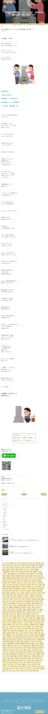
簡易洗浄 (31, 571)
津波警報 (12, 641)
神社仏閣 (4, 521)
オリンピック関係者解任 (26, 601)
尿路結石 (40, 567)
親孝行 (8, 639)
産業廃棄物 (39, 580)
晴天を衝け (15, 594)
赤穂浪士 (16, 630)
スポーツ (4, 519)
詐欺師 (4, 594)
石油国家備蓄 (32, 624)
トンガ (30, 641)
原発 (28, 573)
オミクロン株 (29, 626)
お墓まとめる (42, 637)
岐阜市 (44, 584)
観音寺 (42, 630)
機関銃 (4, 575)
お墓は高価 (40, 641)
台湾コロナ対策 (5, 590)
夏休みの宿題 (29, 609)
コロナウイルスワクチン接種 (12, 573)
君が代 (23, 599)
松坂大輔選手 (38, 618)
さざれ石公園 (9, 632)
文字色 (4, 628)
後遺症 (24, 575)
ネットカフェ (40, 594)
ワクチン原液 (27, 592)
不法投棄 (12, 630)
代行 (6, 670)
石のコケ (25, 647)
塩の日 (14, 639)
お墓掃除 (12, 563)
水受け (13, 624)
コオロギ (35, 575)
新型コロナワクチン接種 (16, 620)
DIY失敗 (14, 601)
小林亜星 (19, 594)
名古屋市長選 (5, 582)
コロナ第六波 (36, 637)
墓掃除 (4, 670)
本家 (24, 662)
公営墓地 (28, 662)
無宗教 (7, 668)
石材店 (39, 664)
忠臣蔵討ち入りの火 (22, 630)
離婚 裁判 (37, 645)
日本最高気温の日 (16, 607)
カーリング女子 (16, 649)
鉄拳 (22, 594)
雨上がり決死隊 (23, 607)
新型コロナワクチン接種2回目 (22, 605)
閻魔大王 (4, 601)
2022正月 (4, 637)
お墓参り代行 (13, 575)
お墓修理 (4, 512)
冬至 (21, 632)
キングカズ (17, 624)
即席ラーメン (13, 609)
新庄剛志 (42, 626)
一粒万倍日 (36, 658)
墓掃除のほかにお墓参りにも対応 (7, 483)
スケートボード (5, 603)
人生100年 (35, 622)
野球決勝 (29, 605)
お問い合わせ (38, 563)
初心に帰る (36, 624)
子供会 (41, 660)
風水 (6, 622)
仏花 (16, 670)
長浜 (17, 609)
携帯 (7, 601)
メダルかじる (15, 605)
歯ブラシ (34, 668)
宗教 (4, 517)
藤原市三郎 (37, 660)
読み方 (4, 626)
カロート (22, 628)
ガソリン (4, 567)
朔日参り (17, 584)
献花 (20, 563)
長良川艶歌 (23, 664)
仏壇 (18, 573)
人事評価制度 (9, 586)
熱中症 (12, 666)
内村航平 (41, 601)
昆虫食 (39, 575)
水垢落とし (11, 628)
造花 (35, 584)
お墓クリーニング (6, 504)
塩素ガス (41, 645)
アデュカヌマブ (38, 592)
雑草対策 (29, 647)
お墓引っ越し (15, 662)
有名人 (4, 527)
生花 (32, 584)
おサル (25, 668)
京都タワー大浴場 (15, 590)
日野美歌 (13, 632)
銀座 (24, 618)
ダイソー (30, 630)
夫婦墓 (21, 651)
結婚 (35, 613)
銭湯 (6, 565)
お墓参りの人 (43, 620)
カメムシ (9, 622)
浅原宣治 (39, 599)
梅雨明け (22, 592)
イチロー (20, 626)
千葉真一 (33, 607)
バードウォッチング (20, 639)
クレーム (4, 607)
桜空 (16, 632)
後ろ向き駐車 (34, 590)
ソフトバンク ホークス (11, 664)
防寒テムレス (29, 649)
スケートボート (5, 605)
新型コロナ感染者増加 (12, 603)
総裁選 (4, 611)
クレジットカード (28, 599)
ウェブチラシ (5, 573)
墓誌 (15, 563)
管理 (33, 670)
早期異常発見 (42, 624)
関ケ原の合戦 (28, 643)
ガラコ (7, 626)
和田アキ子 (21, 569)
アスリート (18, 592)
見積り (31, 563)
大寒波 (36, 632)
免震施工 (31, 575)
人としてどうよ (26, 622)
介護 (36, 586)
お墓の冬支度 (14, 622)
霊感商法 (4, 639)
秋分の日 (24, 613)
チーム (42, 603)
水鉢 (26, 630)
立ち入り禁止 (32, 594)
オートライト (11, 567)
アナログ (28, 569)
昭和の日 (12, 660)
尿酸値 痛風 (43, 668)
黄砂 (12, 565)
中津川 (33, 641)
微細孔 (20, 666)
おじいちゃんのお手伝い (31, 620)
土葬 (20, 565)
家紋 (8, 666)
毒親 (3, 592)
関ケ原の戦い (29, 611)
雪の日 (29, 645)
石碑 (21, 660)
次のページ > (44, 494)
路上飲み (4, 584)
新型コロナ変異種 (18, 575)
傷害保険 (31, 622)
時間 (22, 580)
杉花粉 (33, 628)
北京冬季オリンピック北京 (25, 637)
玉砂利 (33, 666)
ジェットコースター (6, 599)
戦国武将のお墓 (19, 611)
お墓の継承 (4, 645)
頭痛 (26, 666)
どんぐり (27, 618)
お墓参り (3, 490)
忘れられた (24, 611)
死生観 (38, 668)
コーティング (5, 506)
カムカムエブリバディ (41, 647)
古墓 (42, 656)
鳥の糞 (25, 639)
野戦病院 (24, 609)
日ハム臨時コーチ (12, 651)
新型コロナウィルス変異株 (35, 603)
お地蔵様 (7, 594)
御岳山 (4, 620)
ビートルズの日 (25, 645)
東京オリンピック (17, 580)
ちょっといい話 (6, 529)
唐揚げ (7, 588)
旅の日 (8, 662)
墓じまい (4, 514)
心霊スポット (27, 594)
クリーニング (7, 563)
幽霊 (41, 666)
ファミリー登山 (22, 586)
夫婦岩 (36, 565)
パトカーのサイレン (6, 651)
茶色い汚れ (4, 658)
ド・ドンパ (21, 624)
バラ (9, 618)
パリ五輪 (26, 628)
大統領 (17, 569)
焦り (38, 609)
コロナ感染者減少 (14, 618)
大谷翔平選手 (34, 599)
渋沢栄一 (11, 599)
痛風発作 (4, 569)
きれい (27, 670)
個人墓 (17, 651)
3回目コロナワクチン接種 (39, 651)
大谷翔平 (39, 586)
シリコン (37, 643)
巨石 (36, 641)
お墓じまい (4, 664)
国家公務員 (13, 586)
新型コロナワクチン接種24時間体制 (14, 588)
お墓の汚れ (10, 611)
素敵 (23, 666)
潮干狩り (8, 660)
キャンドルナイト (34, 664)
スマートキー (23, 567)
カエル (40, 662)
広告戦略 (34, 571)
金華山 (18, 586)
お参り (28, 563)
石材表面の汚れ (15, 656)
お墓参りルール (26, 656)
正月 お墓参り (9, 637)
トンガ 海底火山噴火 (6, 641)
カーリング (31, 637)
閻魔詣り (43, 599)
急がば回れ (29, 658)
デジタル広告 (39, 571)
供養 (21, 670)
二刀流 (43, 586)
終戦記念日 (11, 607)
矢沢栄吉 (10, 668)
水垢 (24, 569)
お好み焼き (29, 584)
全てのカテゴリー (6, 502)
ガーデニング (5, 666)
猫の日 (41, 649)
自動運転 (20, 609)
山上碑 (22, 668)
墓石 (18, 670)
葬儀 (26, 565)
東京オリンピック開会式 (35, 601)
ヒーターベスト (14, 645)
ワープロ (32, 613)
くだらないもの (5, 618)
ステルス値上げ (13, 592)
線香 (3, 622)
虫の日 (36, 662)
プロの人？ (4, 647)
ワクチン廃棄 (7, 592)
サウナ (30, 582)
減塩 (36, 594)
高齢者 (8, 613)
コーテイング (16, 565)
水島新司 (22, 641)
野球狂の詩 (26, 641)
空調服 (43, 592)
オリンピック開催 (19, 601)
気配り (11, 594)
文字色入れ (5, 508)
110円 (33, 630)
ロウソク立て (27, 624)
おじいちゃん (20, 618)
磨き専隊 (27, 571)
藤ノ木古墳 (28, 613)
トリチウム (36, 573)
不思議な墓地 (22, 643)
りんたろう (32, 586)
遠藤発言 (4, 586)
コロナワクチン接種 (31, 588)
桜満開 (11, 656)
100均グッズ (21, 656)
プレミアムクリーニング (20, 603)
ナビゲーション (28, 567)
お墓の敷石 (34, 656)
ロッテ (37, 611)
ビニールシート (11, 580)
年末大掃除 (40, 628)
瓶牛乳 (4, 565)
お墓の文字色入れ (23, 658)
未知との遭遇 (28, 586)
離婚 (33, 662)
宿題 (38, 666)
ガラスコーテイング (12, 626)
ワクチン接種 (39, 584)
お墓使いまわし (5, 649)
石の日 (14, 637)
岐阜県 (42, 563)
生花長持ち (9, 624)
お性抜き (19, 664)
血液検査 (26, 580)
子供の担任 (33, 660)
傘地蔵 (39, 632)
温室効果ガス (34, 609)
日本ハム (38, 626)
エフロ (40, 658)
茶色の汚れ (38, 656)
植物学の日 (4, 660)
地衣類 (12, 658)
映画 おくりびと (40, 622)
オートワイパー (17, 567)
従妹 (36, 666)
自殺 (21, 620)
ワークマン (19, 645)
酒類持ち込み (41, 582)
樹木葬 (11, 662)
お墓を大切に (5, 609)
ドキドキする (28, 607)
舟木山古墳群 (42, 643)
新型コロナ (33, 567)
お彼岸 (14, 611)
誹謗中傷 (29, 603)
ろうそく (10, 670)
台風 (41, 605)
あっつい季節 (17, 660)
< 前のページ (4, 494)
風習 (29, 565)
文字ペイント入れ (20, 622)
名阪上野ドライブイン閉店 (31, 639)
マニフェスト (34, 580)
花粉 (9, 565)
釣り (7, 607)
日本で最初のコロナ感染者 (40, 639)
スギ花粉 (4, 643)
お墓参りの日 (19, 613)
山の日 (38, 605)
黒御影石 (25, 620)
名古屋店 (9, 582)
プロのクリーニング (13, 613)
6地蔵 (42, 632)
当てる (24, 626)
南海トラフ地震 (17, 641)
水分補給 (4, 662)
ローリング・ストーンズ (17, 599)
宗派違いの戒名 (34, 647)
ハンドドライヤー (5, 580)
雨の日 (15, 628)
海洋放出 (41, 573)
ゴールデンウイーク (23, 573)
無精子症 (27, 575)
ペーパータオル (33, 592)
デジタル (32, 569)
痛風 (37, 567)
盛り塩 (11, 639)
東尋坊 (12, 647)
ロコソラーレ (11, 649)
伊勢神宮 (33, 565)
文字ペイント (24, 590)
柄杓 (16, 668)
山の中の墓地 (17, 643)
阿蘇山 (43, 618)
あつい (10, 601)
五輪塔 (30, 628)
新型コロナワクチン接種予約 (39, 588)
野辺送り (23, 565)
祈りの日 (7, 656)
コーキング (5, 510)
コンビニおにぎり (23, 588)
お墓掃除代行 (14, 582)
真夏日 (4, 588)
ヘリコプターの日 (17, 658)
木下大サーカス (38, 607)
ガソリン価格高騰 (8, 620)
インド (37, 582)
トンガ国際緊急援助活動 (10, 643)
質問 (34, 563)
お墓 (3, 563)
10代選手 (10, 605)
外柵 (18, 563)
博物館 (34, 611)
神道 (27, 651)
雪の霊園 (33, 645)
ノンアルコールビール (22, 584)
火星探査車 (9, 645)
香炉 (17, 626)
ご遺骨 (34, 651)
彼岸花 (40, 611)
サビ (7, 584)
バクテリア (33, 626)
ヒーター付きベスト (35, 649)
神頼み (10, 584)
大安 (32, 658)
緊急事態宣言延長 (39, 590)
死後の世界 (38, 620)
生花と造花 (4, 624)
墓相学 (30, 651)
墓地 (41, 575)
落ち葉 (31, 618)
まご (31, 668)
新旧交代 (41, 609)
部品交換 (37, 670)
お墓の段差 (32, 643)
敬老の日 (4, 613)
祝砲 (6, 611)
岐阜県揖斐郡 (38, 630)
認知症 (4, 668)
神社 (13, 584)
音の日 (7, 628)
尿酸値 (8, 569)
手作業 (31, 670)
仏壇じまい (31, 632)
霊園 (4, 523)
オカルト (29, 666)
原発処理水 (32, 573)
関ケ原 (34, 618)
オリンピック (34, 605)
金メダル (21, 649)
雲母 (14, 668)
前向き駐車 (28, 590)
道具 (25, 603)
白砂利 (22, 662)
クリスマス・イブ (26, 632)
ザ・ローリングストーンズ (18, 647)
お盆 (24, 670)
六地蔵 (25, 649)
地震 (29, 664)
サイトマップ (28, 703)
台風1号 (8, 658)
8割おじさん (22, 571)
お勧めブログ (5, 525)
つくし (4, 656)
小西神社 (4, 632)
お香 (13, 670)
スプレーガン (17, 571)
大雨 (20, 590)
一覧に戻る (24, 494)
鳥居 (8, 630)
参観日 (29, 660)
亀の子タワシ (16, 666)
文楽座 (24, 651)
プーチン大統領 (12, 569)
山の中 (36, 628)
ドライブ (8, 647)
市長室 (33, 582)
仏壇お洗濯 (17, 637)
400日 (9, 609)
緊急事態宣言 (37, 569)
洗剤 (7, 567)
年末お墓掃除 (5, 630)
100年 (28, 668)
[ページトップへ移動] (46, 711)
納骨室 (18, 628)
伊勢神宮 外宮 (41, 565)
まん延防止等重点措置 (6, 571)
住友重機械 (7, 575)
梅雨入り (10, 590)
